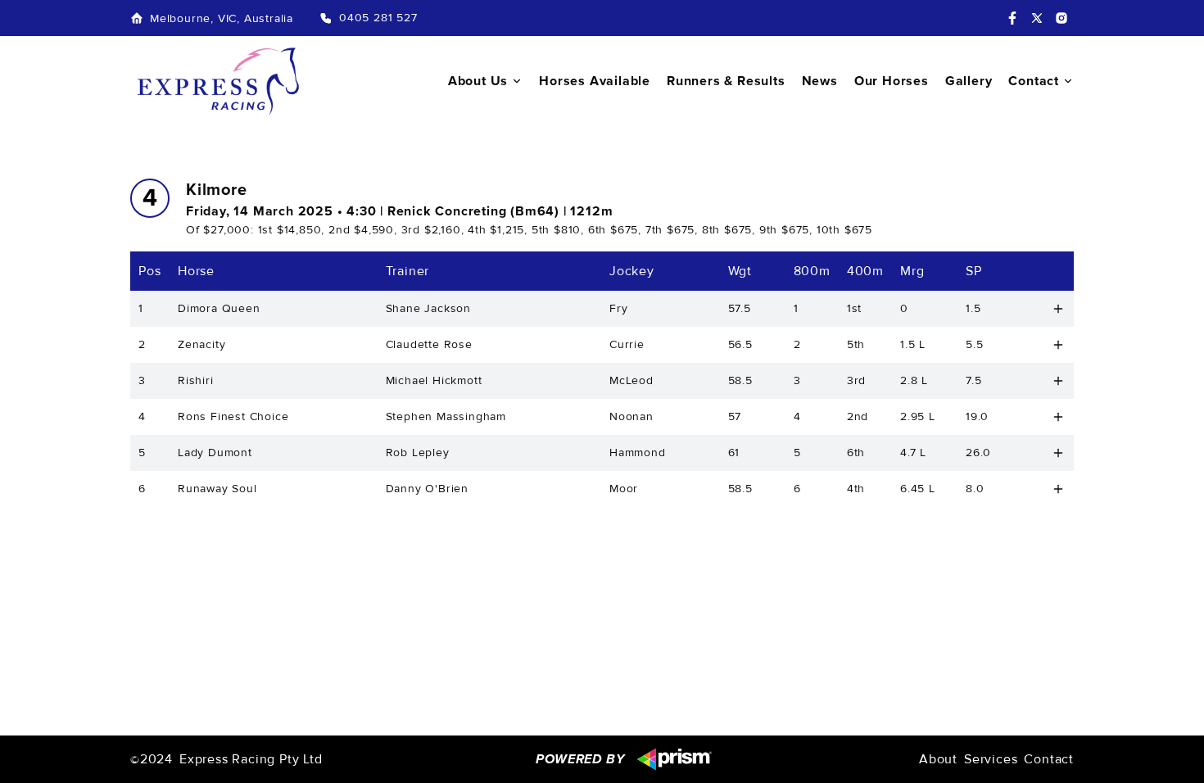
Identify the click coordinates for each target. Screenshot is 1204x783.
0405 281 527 (378, 18)
